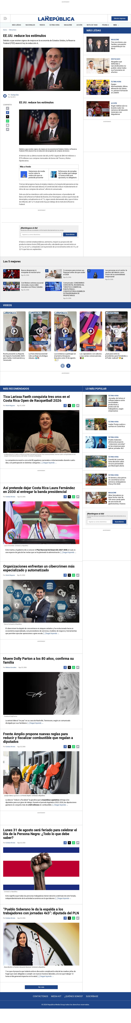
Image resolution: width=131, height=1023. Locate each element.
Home (5, 30)
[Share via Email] (7, 125)
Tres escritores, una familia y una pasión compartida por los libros (118, 45)
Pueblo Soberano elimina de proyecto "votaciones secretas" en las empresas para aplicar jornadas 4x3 (116, 444)
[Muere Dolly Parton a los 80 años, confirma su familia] (41, 693)
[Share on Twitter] (7, 116)
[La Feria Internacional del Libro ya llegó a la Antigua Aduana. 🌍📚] (40, 331)
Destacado (115, 59)
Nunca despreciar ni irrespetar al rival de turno (30, 271)
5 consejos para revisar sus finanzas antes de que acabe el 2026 (74, 272)
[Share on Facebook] (7, 112)
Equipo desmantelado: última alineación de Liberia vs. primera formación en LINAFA (119, 88)
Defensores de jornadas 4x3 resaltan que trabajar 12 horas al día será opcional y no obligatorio (67, 174)
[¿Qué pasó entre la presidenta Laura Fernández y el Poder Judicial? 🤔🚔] (116, 331)
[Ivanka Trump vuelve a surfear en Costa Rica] (96, 424)
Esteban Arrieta (10, 497)
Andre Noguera (10, 405)
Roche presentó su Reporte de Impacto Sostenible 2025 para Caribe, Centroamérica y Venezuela (14, 357)
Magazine (115, 40)
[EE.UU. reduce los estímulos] (41, 69)
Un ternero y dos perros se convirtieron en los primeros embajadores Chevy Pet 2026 (117, 481)
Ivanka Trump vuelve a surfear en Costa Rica (116, 425)
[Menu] (5, 18)
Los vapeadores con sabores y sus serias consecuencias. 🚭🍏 (91, 356)
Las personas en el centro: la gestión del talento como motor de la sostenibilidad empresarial (116, 273)
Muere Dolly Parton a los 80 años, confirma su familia (38, 660)
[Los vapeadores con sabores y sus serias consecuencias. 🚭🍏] (91, 331)
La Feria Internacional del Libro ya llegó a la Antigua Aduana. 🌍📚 (38, 356)
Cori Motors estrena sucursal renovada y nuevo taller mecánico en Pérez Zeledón (32, 285)
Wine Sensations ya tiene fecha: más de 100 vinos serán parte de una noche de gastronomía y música (116, 499)
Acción (114, 103)
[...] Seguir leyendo (47, 463)
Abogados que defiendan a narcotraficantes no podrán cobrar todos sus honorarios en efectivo (118, 67)
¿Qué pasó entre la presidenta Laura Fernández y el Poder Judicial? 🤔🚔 (116, 356)
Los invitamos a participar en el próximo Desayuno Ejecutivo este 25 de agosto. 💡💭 (65, 357)
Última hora (12, 30)
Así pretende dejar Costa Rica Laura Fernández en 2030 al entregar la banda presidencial (39, 490)
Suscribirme (70, 234)
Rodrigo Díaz (15, 94)
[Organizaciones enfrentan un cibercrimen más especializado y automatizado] (41, 601)
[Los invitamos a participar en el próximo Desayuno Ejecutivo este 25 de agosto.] (65, 331)
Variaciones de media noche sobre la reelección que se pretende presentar (37, 174)
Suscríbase (92, 996)
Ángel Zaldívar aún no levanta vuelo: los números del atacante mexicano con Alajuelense (119, 110)
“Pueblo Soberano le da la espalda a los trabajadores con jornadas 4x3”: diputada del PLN (41, 911)
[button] (119, 18)
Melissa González (11, 667)
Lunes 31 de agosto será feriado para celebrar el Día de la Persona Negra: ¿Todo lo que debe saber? (40, 834)
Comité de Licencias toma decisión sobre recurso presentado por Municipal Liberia (116, 462)
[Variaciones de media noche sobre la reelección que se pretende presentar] (24, 174)
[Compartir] (7, 129)
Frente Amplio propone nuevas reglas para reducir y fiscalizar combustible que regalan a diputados (38, 738)
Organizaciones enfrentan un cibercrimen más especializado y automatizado (39, 568)
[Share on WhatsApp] (7, 121)
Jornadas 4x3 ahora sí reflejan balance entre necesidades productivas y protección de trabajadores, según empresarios (116, 404)
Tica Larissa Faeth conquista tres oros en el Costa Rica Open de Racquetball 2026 (36, 398)
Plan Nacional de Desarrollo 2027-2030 (52, 550)
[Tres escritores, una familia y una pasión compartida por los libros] (98, 44)
